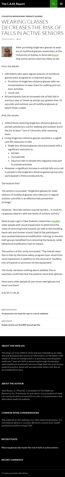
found (55, 54)
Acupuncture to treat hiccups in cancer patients (25, 312)
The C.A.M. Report (13, 4)
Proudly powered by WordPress (15, 473)
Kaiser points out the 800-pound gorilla (21, 323)
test (43, 100)
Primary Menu (61, 4)
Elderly (39, 16)
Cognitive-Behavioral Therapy (18, 16)
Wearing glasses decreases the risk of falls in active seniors (30, 447)
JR (20, 39)
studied (56, 220)
